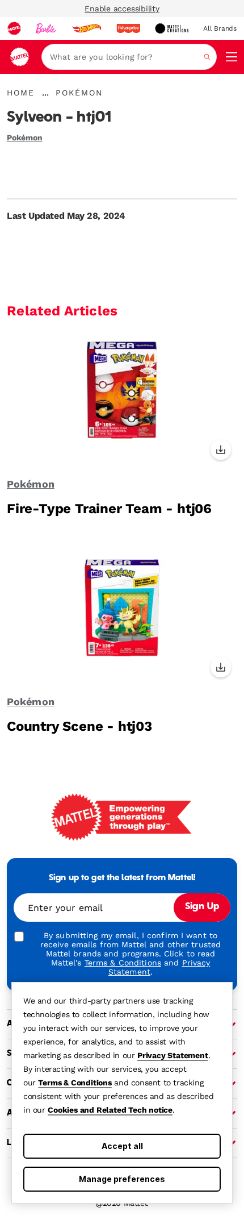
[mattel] (14, 28)
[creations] (171, 28)
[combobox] (129, 57)
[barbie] (46, 28)
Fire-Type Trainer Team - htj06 (109, 509)
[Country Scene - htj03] (122, 616)
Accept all (122, 1146)
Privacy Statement (172, 1055)
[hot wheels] (86, 28)
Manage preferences (122, 1179)
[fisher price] (128, 28)
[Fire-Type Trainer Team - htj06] (122, 399)
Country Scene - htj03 (79, 726)
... (45, 93)
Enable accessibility (122, 9)
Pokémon (25, 137)
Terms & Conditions (74, 1082)
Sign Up (202, 906)
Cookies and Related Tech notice (110, 1109)
